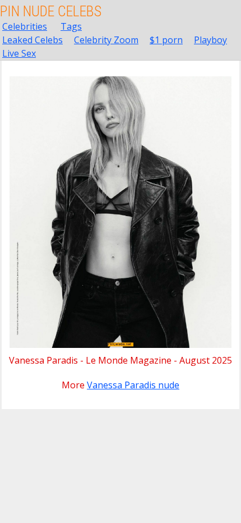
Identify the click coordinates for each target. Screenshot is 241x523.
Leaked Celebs (32, 40)
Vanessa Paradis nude (133, 385)
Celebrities (24, 26)
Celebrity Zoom (106, 40)
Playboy (210, 40)
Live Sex (19, 53)
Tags (71, 26)
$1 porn (166, 40)
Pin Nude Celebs (50, 11)
